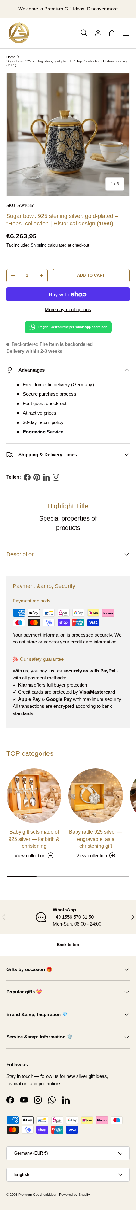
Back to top (68, 944)
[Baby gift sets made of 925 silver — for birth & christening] (34, 795)
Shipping (38, 245)
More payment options (68, 309)
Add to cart (91, 275)
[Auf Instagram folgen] (56, 477)
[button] (112, 33)
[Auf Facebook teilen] (27, 477)
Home (10, 57)
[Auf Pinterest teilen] (36, 477)
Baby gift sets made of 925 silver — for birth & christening (34, 839)
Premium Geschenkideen (37, 1194)
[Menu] (126, 33)
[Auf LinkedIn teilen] (46, 477)
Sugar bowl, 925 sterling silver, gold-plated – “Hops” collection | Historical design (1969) (67, 63)
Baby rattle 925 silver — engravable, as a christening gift (95, 839)
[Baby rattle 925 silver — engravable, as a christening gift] (95, 795)
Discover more (102, 8)
